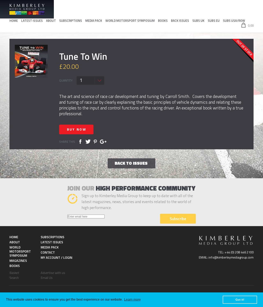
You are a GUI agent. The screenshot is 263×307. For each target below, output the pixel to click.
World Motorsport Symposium (130, 20)
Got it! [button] (239, 299)
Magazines (18, 260)
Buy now (77, 129)
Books (163, 20)
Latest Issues (32, 20)
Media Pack (93, 20)
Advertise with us (53, 272)
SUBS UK (198, 20)
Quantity (66, 80)
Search (14, 277)
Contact (48, 252)
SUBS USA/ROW (234, 20)
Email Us (47, 277)
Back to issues (131, 163)
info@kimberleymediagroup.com (231, 257)
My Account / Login (56, 257)
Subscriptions (70, 20)
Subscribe (178, 219)
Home (13, 20)
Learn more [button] (132, 299)
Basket (14, 272)
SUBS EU (214, 20)
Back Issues (180, 20)
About (51, 20)
